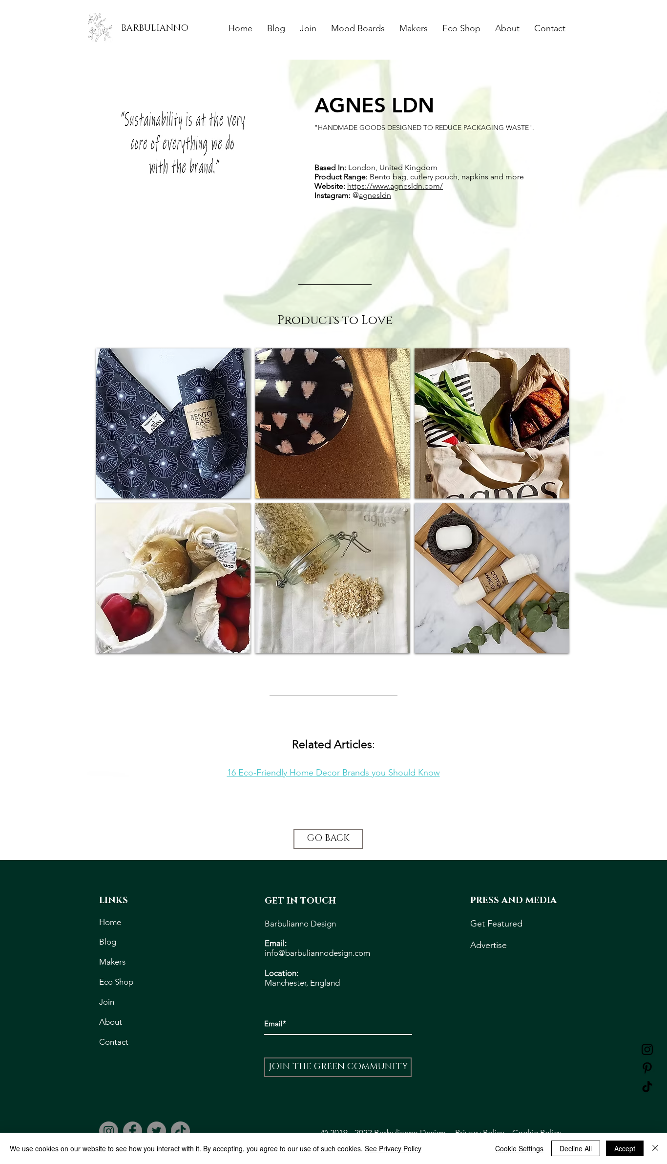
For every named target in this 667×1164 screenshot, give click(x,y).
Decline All (576, 1148)
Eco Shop (118, 982)
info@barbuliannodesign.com (317, 953)
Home (111, 922)
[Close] (655, 1148)
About (111, 1022)
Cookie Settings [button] (519, 1148)
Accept (624, 1148)
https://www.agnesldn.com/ (395, 186)
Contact (113, 1042)
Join (106, 1002)
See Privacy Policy (393, 1148)
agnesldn (375, 195)
